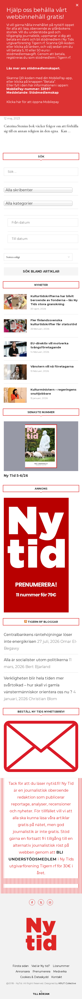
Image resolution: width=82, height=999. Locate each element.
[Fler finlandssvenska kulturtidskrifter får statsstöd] (15, 325)
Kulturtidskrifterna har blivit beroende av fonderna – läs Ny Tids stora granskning (54, 300)
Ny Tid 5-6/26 (16, 476)
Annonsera (23, 971)
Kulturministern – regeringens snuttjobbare (53, 391)
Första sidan (21, 966)
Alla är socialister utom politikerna (36, 660)
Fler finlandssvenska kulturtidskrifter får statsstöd (54, 322)
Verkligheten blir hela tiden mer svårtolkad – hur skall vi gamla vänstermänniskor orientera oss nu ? (38, 685)
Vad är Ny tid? (40, 966)
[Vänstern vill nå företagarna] (15, 372)
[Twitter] (41, 902)
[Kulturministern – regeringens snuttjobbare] (15, 395)
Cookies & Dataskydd (34, 977)
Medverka (60, 971)
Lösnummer (61, 966)
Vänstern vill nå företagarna (52, 366)
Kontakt (56, 977)
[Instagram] (50, 902)
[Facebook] (32, 902)
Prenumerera (41, 971)
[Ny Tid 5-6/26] (41, 446)
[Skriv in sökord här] (41, 172)
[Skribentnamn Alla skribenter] (41, 189)
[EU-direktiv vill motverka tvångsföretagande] (15, 349)
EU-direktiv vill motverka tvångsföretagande (49, 345)
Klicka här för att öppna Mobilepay (32, 102)
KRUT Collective (67, 983)
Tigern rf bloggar (43, 622)
